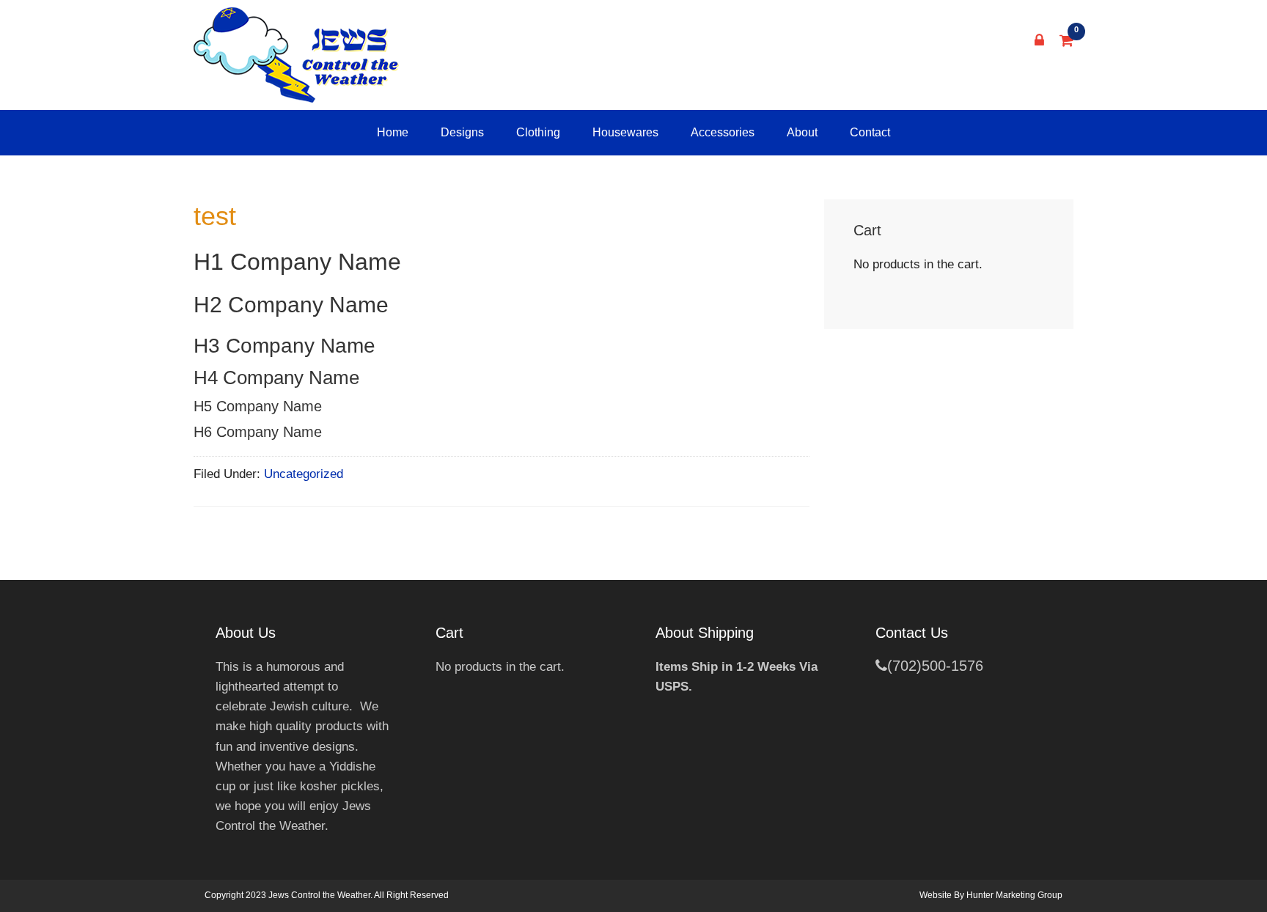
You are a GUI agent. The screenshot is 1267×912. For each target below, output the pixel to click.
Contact (870, 132)
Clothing (538, 132)
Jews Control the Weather (296, 55)
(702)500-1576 (935, 666)
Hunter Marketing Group (1014, 895)
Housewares (625, 132)
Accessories (722, 132)
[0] (1066, 40)
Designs (462, 132)
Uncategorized (303, 474)
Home (392, 132)
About (802, 132)
